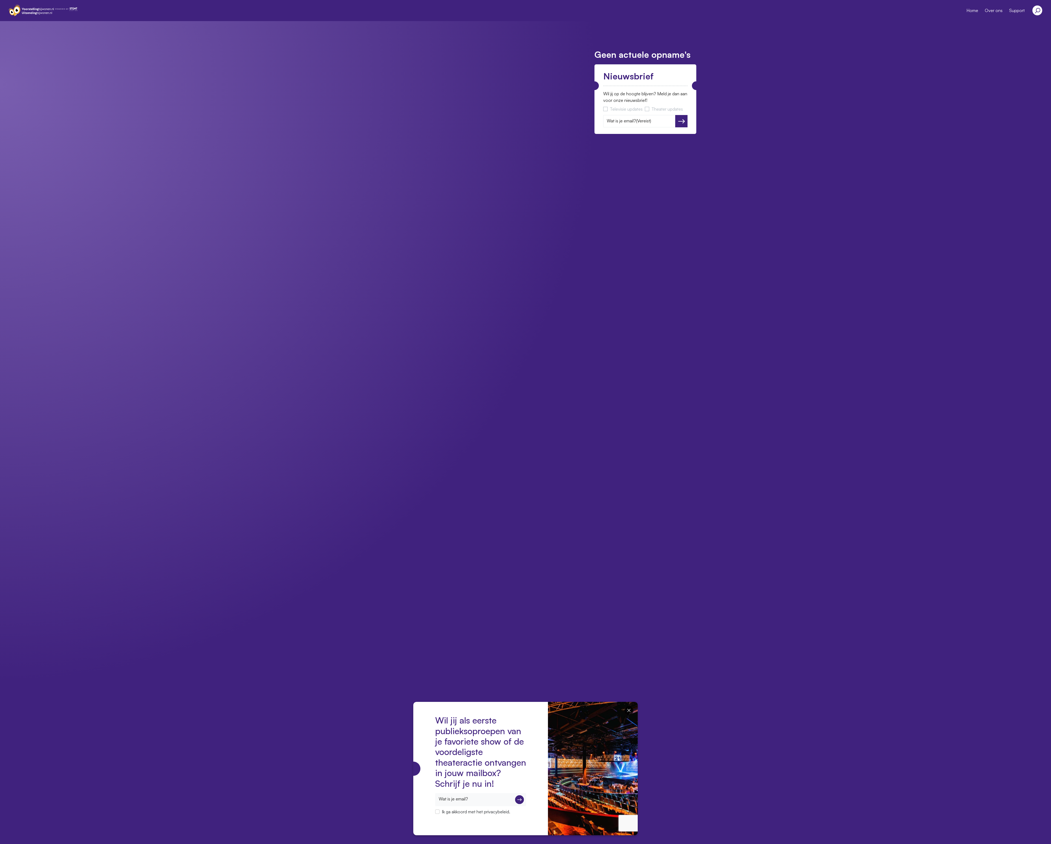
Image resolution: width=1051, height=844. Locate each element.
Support (1017, 10)
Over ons (994, 10)
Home (972, 10)
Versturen (681, 121)
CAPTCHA (445, 819)
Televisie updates (626, 109)
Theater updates (667, 109)
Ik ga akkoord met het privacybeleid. (476, 811)
